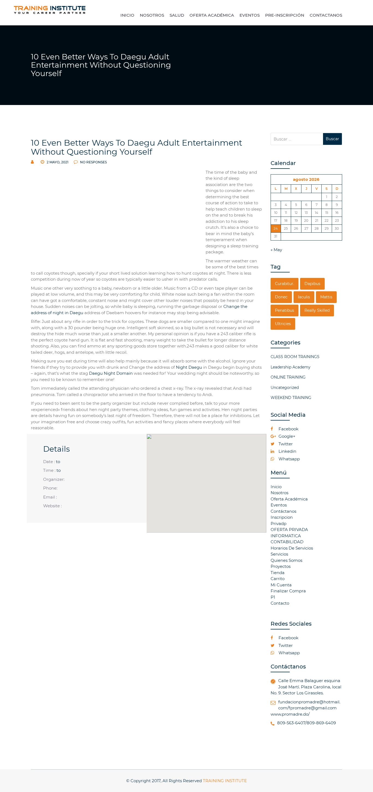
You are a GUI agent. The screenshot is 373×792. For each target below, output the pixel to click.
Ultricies (283, 323)
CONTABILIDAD (287, 541)
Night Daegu (189, 367)
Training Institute (225, 780)
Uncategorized (285, 387)
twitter (285, 443)
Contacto (280, 603)
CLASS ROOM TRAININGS (295, 356)
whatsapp (288, 458)
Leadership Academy (290, 367)
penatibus (284, 310)
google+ (286, 436)
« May (276, 249)
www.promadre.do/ (290, 714)
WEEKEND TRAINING (291, 397)
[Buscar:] (297, 139)
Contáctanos (283, 511)
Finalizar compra (288, 590)
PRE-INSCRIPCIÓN (284, 15)
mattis (326, 297)
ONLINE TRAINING (288, 377)
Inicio (276, 486)
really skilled (317, 310)
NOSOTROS (152, 15)
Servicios (279, 554)
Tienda (278, 572)
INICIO (127, 15)
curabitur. (284, 283)
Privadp (278, 523)
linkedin (286, 451)
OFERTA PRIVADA (289, 529)
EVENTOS (249, 15)
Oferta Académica (289, 499)
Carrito (278, 578)
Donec (281, 297)
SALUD (177, 15)
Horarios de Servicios (292, 548)
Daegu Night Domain (111, 373)
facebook (287, 428)
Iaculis (304, 297)
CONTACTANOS (326, 15)
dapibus (312, 283)
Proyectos (281, 566)
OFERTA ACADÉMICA (212, 15)
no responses (93, 162)
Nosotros (279, 492)
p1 (273, 597)
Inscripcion (282, 517)
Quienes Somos (286, 560)
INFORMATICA (286, 535)
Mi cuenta (281, 584)
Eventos (279, 505)
